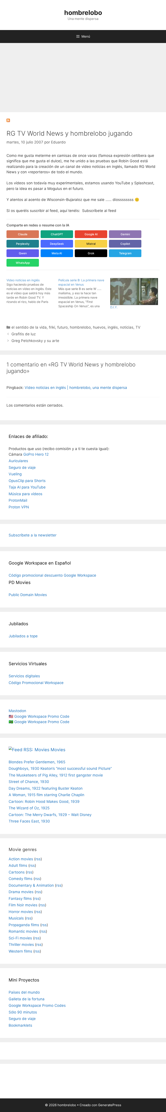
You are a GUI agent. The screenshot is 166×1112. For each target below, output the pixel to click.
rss (38, 859)
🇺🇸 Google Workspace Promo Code (39, 716)
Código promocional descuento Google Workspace (52, 575)
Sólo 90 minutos (23, 1012)
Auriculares (18, 461)
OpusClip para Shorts (27, 481)
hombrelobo (83, 12)
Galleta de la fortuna (27, 999)
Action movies (21, 859)
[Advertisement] (83, 75)
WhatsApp (23, 262)
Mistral (91, 243)
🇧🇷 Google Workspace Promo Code (39, 722)
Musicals (16, 918)
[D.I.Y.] (134, 291)
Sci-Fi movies (20, 938)
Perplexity (22, 243)
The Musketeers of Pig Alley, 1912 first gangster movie (56, 775)
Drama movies (21, 892)
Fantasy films (20, 898)
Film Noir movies (23, 905)
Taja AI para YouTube (27, 487)
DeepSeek (57, 243)
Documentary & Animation (31, 885)
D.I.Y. (114, 307)
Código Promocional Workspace (36, 683)
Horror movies (21, 912)
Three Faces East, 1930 (29, 821)
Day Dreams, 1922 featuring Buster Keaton (46, 788)
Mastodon (17, 711)
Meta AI (57, 253)
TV (138, 327)
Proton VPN (19, 507)
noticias (126, 327)
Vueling (15, 474)
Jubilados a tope (23, 636)
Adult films (18, 865)
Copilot (125, 243)
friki (52, 327)
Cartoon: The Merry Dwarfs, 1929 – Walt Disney (50, 815)
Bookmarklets (20, 1025)
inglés (113, 327)
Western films (20, 951)
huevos (99, 327)
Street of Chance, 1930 (29, 782)
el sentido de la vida (29, 327)
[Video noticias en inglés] (32, 291)
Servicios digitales (24, 676)
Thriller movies (21, 944)
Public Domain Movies (28, 595)
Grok (91, 253)
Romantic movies (23, 931)
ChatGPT (57, 234)
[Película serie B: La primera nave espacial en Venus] (84, 293)
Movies (58, 749)
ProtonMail (18, 500)
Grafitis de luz (23, 334)
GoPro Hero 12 (36, 454)
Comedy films (20, 879)
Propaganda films (24, 925)
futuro (62, 327)
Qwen (23, 253)
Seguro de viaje (22, 467)
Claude (22, 234)
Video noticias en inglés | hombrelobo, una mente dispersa (76, 387)
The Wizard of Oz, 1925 (29, 808)
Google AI (91, 234)
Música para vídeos (25, 494)
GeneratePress (109, 1105)
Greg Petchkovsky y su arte (35, 341)
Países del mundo (24, 992)
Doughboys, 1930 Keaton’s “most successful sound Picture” (60, 768)
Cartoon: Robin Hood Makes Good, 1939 (44, 801)
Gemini (125, 234)
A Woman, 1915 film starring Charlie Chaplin (46, 795)
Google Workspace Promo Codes (37, 1005)
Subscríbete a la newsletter (32, 535)
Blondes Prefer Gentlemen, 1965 (37, 762)
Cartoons (17, 872)
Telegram (125, 253)
